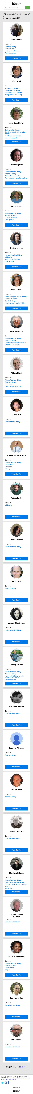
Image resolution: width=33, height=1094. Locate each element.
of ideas (10, 49)
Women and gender (11, 138)
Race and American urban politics (16, 178)
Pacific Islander (15, 882)
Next (20, 1067)
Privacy (3, 1079)
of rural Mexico (12, 51)
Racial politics (9, 220)
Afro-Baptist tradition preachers (15, 342)
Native (13, 630)
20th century (12, 88)
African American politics (13, 176)
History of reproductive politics (15, 303)
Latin (12, 713)
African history (9, 968)
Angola (7, 970)
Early (12, 130)
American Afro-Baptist (12, 345)
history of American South (13, 386)
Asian (12, 90)
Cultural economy (11, 217)
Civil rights (8, 384)
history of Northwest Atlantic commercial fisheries (14, 677)
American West (12, 259)
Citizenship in (13, 92)
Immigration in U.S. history (13, 95)
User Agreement (11, 1079)
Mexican (13, 255)
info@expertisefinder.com (18, 1078)
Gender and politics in (15, 297)
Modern (11, 215)
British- (13, 136)
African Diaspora (10, 965)
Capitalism (8, 467)
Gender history (10, 301)
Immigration (9, 888)
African (13, 172)
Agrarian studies (10, 53)
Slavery (7, 469)
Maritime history (10, 680)
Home (27, 1078)
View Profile (16, 58)
